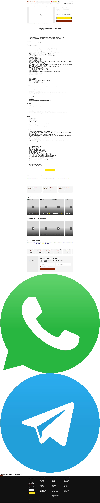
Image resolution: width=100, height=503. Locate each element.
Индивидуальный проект (43, 490)
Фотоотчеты (53, 480)
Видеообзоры (53, 481)
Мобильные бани (42, 486)
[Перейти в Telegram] (50, 472)
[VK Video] (68, 2)
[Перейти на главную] (31, 1)
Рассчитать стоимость (42, 491)
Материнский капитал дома (55, 495)
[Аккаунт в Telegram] (70, 2)
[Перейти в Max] (72, 2)
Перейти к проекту (64, 20)
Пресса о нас (65, 491)
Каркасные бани (42, 481)
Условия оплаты (54, 485)
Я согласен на (46, 266)
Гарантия (53, 486)
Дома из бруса (42, 480)
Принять (2, 475)
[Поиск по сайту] (59, 2)
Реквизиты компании (66, 490)
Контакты (53, 496)
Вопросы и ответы (66, 481)
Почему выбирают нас (66, 480)
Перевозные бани (42, 485)
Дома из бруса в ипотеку (55, 491)
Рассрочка (53, 490)
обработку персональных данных (48, 266)
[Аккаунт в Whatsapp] (71, 2)
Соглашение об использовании (17, 474)
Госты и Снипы (65, 485)
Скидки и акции (66, 486)
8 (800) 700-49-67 (31, 482)
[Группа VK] (67, 2)
